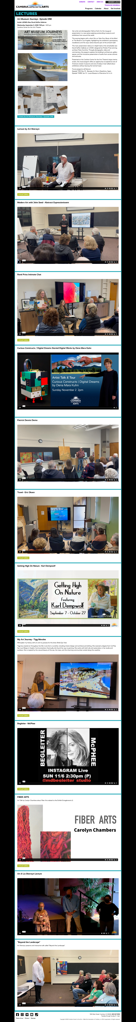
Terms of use (19, 1018)
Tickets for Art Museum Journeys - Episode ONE (35, 116)
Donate (82, 2)
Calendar (98, 8)
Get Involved (115, 8)
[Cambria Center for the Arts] (32, 4)
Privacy (27, 1018)
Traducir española (112, 5)
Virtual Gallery (23, 194)
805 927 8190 (116, 1014)
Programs (88, 8)
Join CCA (100, 2)
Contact (91, 2)
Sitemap (33, 1018)
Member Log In (114, 2)
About (106, 8)
